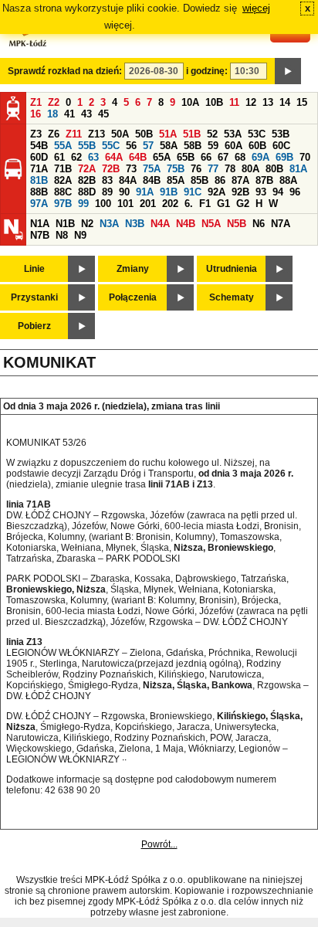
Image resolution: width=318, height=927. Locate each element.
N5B (236, 223)
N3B (134, 223)
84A (128, 180)
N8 (62, 235)
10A (190, 102)
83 (107, 180)
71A (39, 169)
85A (175, 180)
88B (39, 192)
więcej (256, 8)
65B (186, 157)
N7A (280, 223)
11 (234, 102)
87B (264, 180)
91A (145, 192)
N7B (39, 235)
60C (281, 145)
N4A (160, 223)
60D (39, 157)
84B (152, 180)
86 (220, 180)
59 (213, 145)
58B (192, 145)
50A (120, 134)
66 (206, 157)
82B (87, 180)
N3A (109, 223)
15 (301, 102)
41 (69, 114)
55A (63, 145)
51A (168, 134)
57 (148, 145)
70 (304, 157)
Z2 (53, 102)
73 (131, 169)
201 (148, 203)
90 (124, 192)
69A (260, 157)
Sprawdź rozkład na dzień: (65, 71)
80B (274, 169)
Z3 (36, 134)
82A (63, 180)
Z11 (74, 134)
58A (169, 145)
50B (144, 134)
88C (63, 192)
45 (103, 114)
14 (284, 102)
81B (39, 180)
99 (83, 203)
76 (196, 169)
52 (212, 134)
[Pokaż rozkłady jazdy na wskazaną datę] (288, 71)
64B (138, 157)
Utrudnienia (231, 268)
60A (233, 145)
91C (192, 192)
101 (125, 203)
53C (257, 134)
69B (284, 157)
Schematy (231, 297)
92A (216, 192)
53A (233, 134)
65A (162, 157)
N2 (87, 223)
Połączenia (133, 297)
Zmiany (133, 268)
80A (250, 169)
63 (93, 157)
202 (170, 203)
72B (111, 169)
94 (277, 192)
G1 (223, 203)
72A (87, 169)
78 (230, 169)
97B (63, 203)
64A (114, 157)
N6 (258, 223)
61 (59, 157)
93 (260, 192)
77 (213, 169)
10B (214, 102)
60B (257, 145)
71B (63, 169)
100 (103, 203)
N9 (80, 235)
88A (288, 180)
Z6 (53, 134)
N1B (65, 223)
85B (199, 180)
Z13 (96, 134)
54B (39, 145)
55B (87, 145)
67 (223, 157)
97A (39, 203)
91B (169, 192)
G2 (242, 203)
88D (87, 192)
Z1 (36, 102)
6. (188, 203)
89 (107, 192)
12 (250, 102)
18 (52, 114)
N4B (185, 223)
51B (192, 134)
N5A (211, 223)
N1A (39, 223)
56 (131, 145)
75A (152, 169)
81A (298, 169)
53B (280, 134)
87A (240, 180)
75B (175, 169)
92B (240, 192)
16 (35, 114)
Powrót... (159, 844)
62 (76, 157)
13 (267, 102)
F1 (205, 203)
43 (86, 114)
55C (111, 145)
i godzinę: (207, 71)
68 (240, 157)
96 (294, 192)
